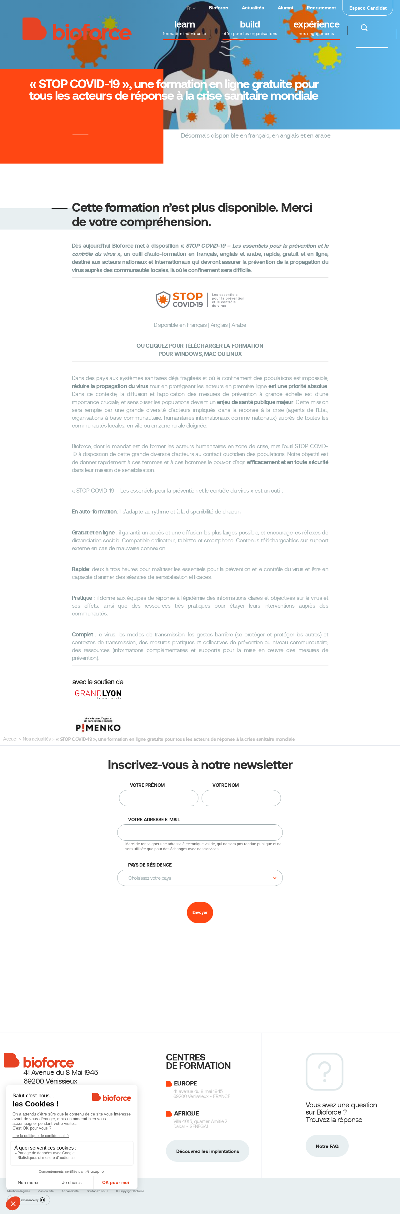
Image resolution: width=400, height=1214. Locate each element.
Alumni (285, 7)
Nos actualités (36, 738)
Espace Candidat (368, 8)
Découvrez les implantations (207, 1151)
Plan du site (46, 1191)
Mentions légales (19, 1191)
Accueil (10, 738)
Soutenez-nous (98, 1191)
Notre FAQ (327, 1146)
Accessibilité (71, 1191)
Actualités (253, 7)
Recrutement (321, 7)
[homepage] (77, 27)
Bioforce (218, 7)
